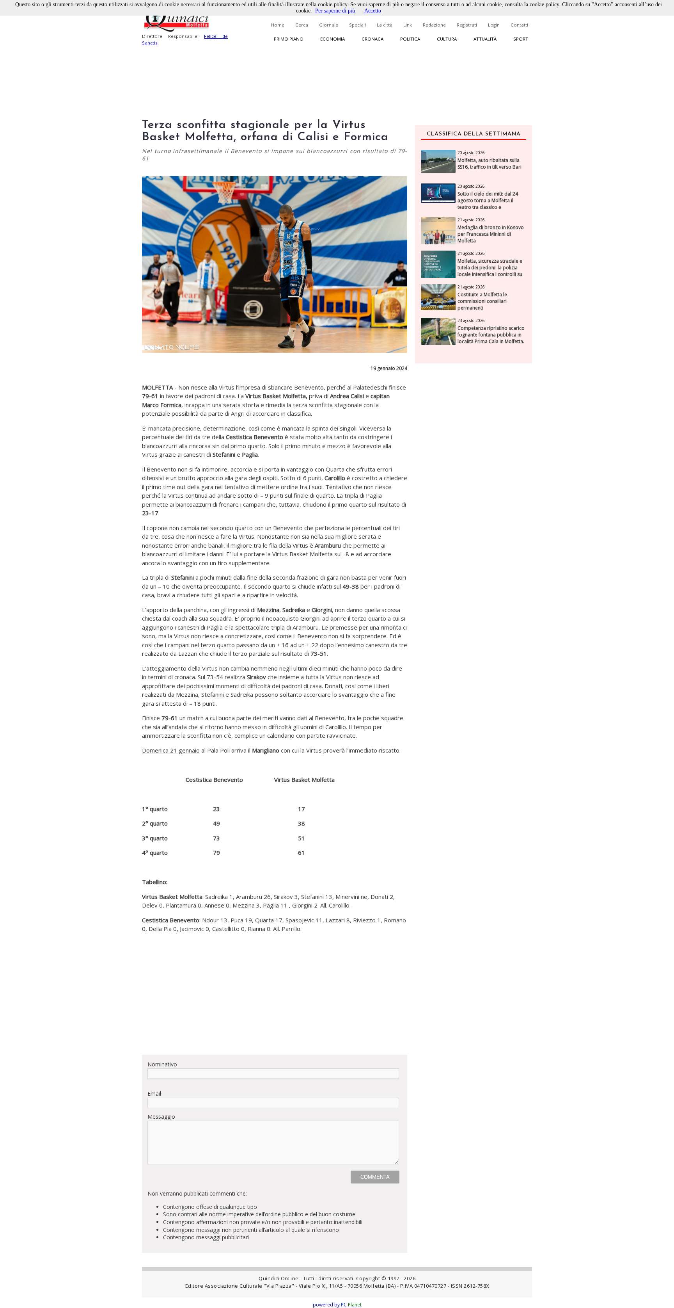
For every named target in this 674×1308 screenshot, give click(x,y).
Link (407, 25)
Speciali (357, 25)
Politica (410, 39)
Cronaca (372, 39)
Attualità (485, 39)
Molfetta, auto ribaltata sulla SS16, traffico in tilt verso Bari (489, 163)
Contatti (519, 25)
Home (277, 25)
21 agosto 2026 (471, 219)
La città (384, 25)
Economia (332, 39)
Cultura (447, 39)
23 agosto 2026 (471, 320)
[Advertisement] (274, 993)
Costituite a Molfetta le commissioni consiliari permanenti (482, 301)
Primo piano (288, 39)
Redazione (434, 25)
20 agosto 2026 (471, 152)
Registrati (467, 25)
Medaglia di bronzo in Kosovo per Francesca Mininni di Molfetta (491, 234)
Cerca (301, 25)
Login (494, 25)
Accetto (372, 11)
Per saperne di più (335, 11)
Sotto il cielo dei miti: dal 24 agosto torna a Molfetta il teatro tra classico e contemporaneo (488, 204)
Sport (520, 39)
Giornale (328, 25)
